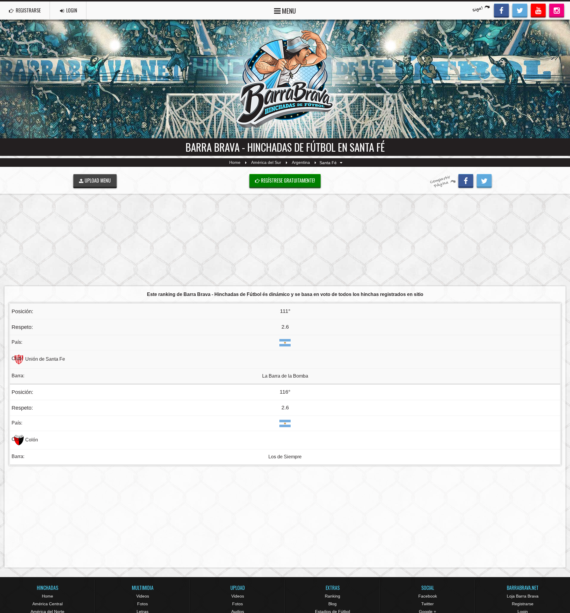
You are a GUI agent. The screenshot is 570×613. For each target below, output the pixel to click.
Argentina (301, 162)
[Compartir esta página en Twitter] (484, 180)
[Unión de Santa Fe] (19, 359)
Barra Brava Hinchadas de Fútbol (285, 79)
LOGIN (71, 10)
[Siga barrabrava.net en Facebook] (501, 10)
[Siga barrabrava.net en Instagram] (556, 10)
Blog (332, 603)
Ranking (332, 596)
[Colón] (19, 439)
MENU (288, 10)
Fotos (142, 603)
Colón (31, 439)
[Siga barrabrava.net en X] (519, 10)
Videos (142, 596)
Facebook (427, 596)
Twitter (427, 603)
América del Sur (266, 162)
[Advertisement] (285, 239)
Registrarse (522, 603)
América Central (47, 603)
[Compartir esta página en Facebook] (465, 180)
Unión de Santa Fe (45, 359)
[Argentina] (285, 342)
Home (234, 162)
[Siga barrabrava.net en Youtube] (538, 10)
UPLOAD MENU (97, 180)
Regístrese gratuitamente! (287, 180)
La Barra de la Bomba (285, 375)
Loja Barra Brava (523, 596)
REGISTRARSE (28, 10)
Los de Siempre (285, 456)
